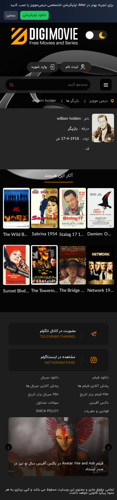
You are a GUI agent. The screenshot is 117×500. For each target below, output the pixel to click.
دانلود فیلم (101, 377)
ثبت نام (72, 66)
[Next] (108, 447)
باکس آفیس (99, 402)
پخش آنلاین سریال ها (42, 386)
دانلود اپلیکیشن (34, 15)
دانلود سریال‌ (50, 377)
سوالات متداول (47, 402)
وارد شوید (39, 66)
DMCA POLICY (47, 411)
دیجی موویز (98, 100)
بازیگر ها (72, 100)
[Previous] (8, 447)
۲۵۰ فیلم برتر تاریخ (94, 394)
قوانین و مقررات (96, 411)
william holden (44, 100)
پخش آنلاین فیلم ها (93, 386)
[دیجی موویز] (44, 49)
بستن (11, 15)
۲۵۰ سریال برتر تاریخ (43, 394)
